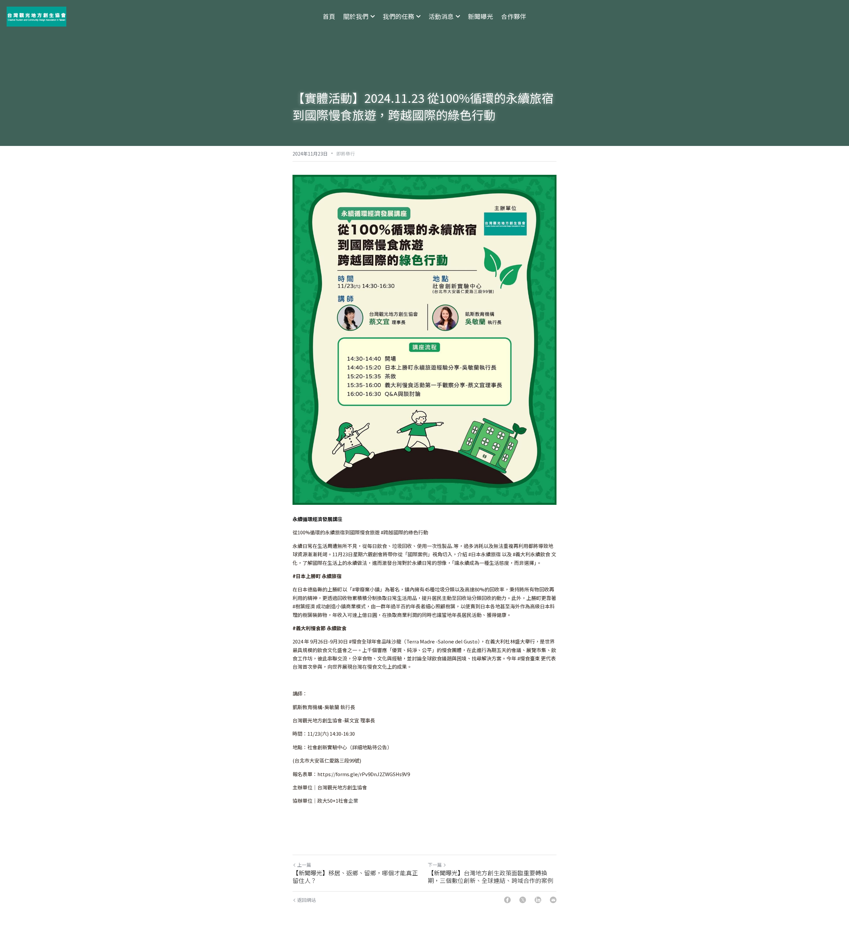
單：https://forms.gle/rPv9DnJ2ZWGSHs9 (355, 774)
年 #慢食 (520, 658)
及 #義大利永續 (523, 554)
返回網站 (306, 900)
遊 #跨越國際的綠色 (396, 532)
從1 (296, 532)
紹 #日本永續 (476, 554)
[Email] (553, 900)
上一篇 (304, 864)
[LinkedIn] (538, 900)
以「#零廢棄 (356, 589)
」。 (538, 562)
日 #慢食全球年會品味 (367, 641)
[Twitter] (522, 900)
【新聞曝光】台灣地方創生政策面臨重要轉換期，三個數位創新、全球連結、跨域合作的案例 (490, 876)
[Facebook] (507, 900)
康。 (506, 614)
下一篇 (435, 864)
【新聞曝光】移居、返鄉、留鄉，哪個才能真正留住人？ (355, 876)
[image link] (36, 16)
